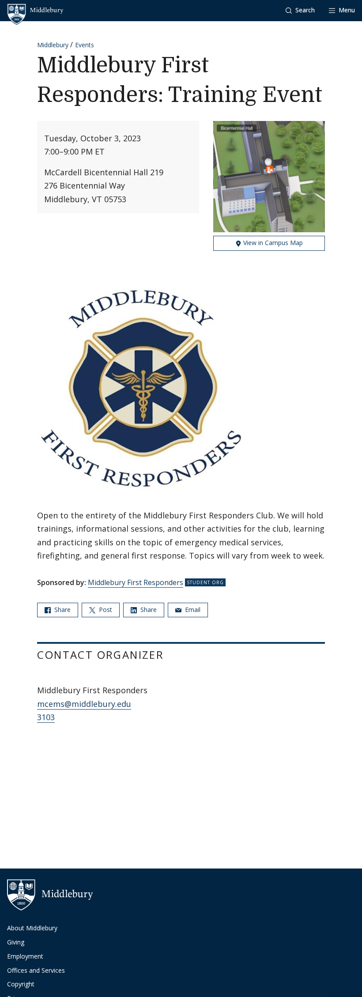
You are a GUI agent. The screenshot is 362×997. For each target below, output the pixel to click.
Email (191, 609)
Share (62, 609)
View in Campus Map (272, 242)
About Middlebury (32, 928)
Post (104, 609)
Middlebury (52, 45)
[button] (300, 10)
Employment (25, 956)
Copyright (20, 984)
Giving (15, 942)
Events (84, 45)
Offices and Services (36, 970)
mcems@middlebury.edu (84, 704)
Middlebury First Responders (135, 582)
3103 (46, 717)
